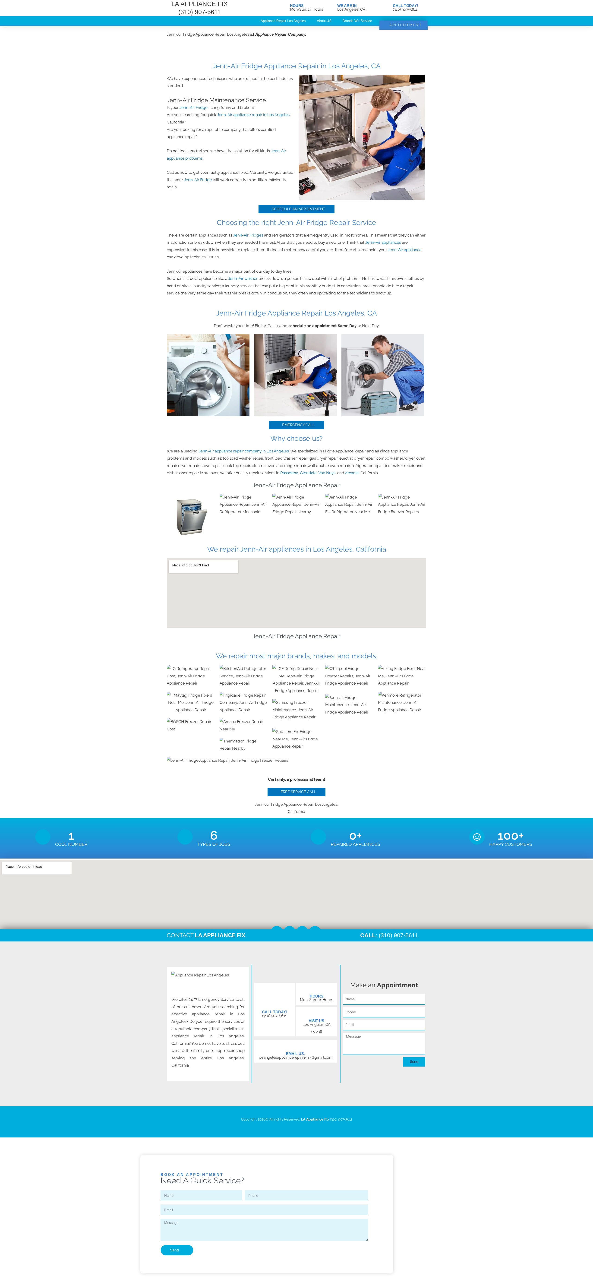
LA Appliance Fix (315, 1119)
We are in (347, 6)
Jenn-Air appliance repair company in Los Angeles (244, 451)
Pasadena (289, 473)
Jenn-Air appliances (383, 242)
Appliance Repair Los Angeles (283, 21)
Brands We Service (357, 21)
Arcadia (352, 473)
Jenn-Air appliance (405, 249)
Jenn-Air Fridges (248, 235)
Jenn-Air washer (243, 278)
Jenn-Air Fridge (194, 107)
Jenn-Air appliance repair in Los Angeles (253, 114)
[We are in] (331, 8)
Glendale (308, 473)
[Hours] (284, 8)
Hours (297, 6)
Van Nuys (326, 473)
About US (324, 21)
